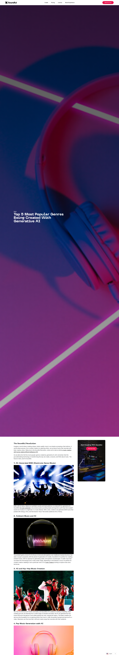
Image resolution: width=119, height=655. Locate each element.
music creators (49, 562)
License (60, 2)
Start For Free (108, 2)
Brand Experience (69, 2)
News (15, 211)
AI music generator (25, 508)
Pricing (53, 2)
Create (46, 2)
